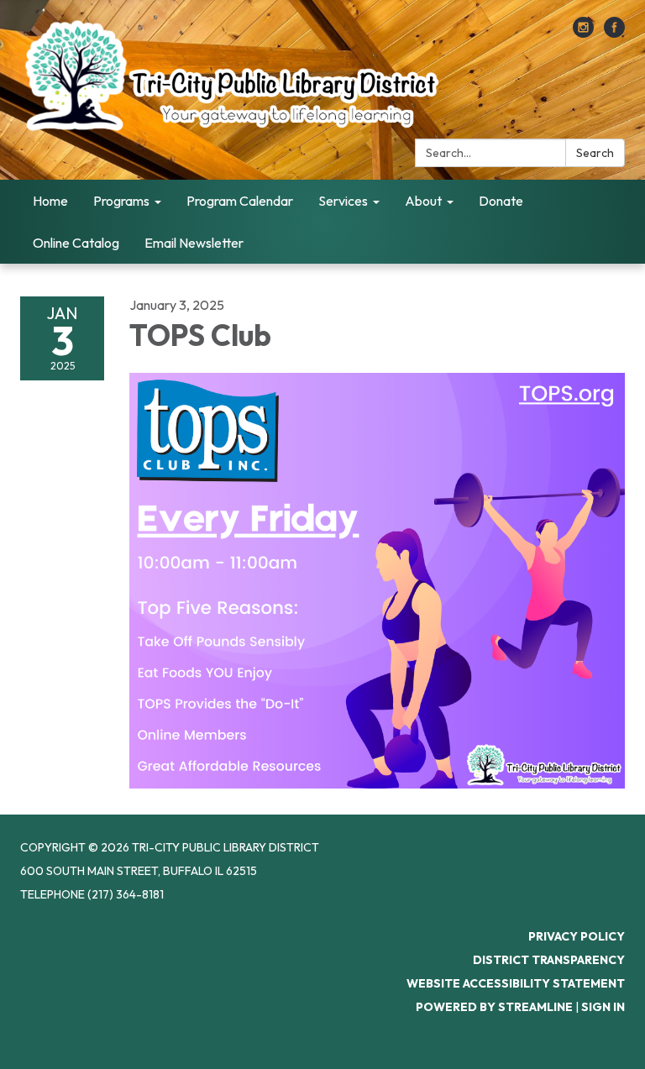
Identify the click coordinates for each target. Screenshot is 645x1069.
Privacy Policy (576, 936)
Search (595, 152)
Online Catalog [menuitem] (76, 242)
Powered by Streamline (494, 1006)
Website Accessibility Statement (515, 983)
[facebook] (614, 32)
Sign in (603, 1006)
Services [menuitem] (343, 200)
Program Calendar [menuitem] (239, 200)
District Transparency (549, 959)
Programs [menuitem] (121, 200)
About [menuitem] (423, 200)
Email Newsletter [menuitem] (194, 242)
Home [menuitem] (50, 200)
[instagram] (583, 32)
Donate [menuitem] (501, 200)
